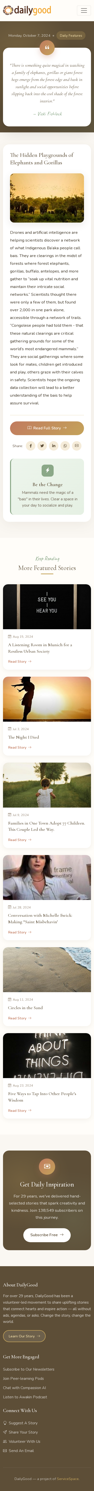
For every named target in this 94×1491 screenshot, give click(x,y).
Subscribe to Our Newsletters (28, 1369)
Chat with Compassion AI (24, 1387)
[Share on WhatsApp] (65, 446)
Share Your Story (23, 1432)
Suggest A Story (23, 1423)
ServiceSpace (68, 1478)
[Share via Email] (76, 446)
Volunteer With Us (24, 1441)
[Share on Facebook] (30, 446)
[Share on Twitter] (42, 446)
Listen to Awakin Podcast (25, 1397)
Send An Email (21, 1450)
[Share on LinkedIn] (53, 446)
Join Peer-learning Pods (23, 1378)
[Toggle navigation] (84, 10)
